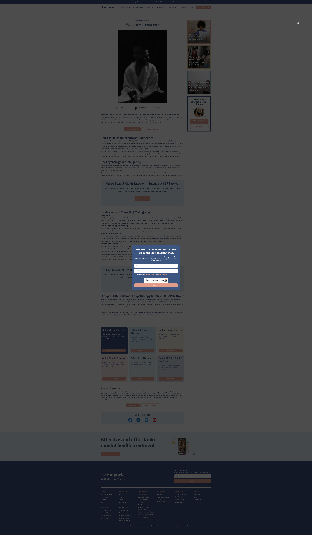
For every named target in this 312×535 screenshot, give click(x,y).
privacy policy (162, 275)
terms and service (149, 275)
